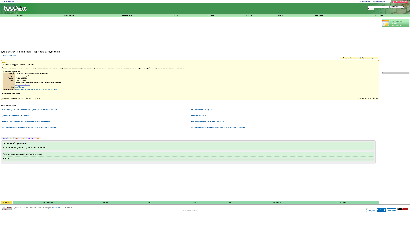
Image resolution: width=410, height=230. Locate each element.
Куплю (11, 138)
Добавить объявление (349, 58)
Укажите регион (401, 2)
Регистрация (342, 202)
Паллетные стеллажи (198, 115)
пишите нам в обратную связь (48, 209)
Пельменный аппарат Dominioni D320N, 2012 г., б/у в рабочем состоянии (28, 127)
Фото (231, 202)
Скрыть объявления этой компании (45, 89)
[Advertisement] (394, 49)
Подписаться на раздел (369, 58)
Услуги (23, 138)
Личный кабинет (381, 1)
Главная (3, 55)
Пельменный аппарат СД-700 (201, 110)
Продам (4, 138)
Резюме (37, 138)
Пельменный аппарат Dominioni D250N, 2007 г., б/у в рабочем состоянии (217, 127)
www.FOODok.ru (56, 207)
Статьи (105, 202)
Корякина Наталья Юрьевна (24, 89)
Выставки (277, 202)
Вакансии (30, 138)
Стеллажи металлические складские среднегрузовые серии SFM (25, 121)
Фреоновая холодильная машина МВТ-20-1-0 (207, 121)
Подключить (396, 23)
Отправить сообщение (22, 85)
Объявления (12, 55)
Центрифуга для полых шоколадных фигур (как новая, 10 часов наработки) (30, 110)
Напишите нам (9, 1)
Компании (6, 202)
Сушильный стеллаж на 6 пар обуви (15, 115)
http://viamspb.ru (20, 87)
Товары (149, 202)
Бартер (17, 138)
